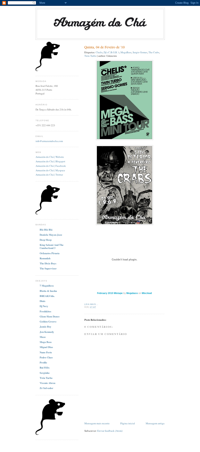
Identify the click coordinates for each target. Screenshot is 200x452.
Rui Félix (45, 367)
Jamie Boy (45, 326)
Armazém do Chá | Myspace (50, 170)
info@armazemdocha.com (49, 141)
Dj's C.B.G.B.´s (111, 52)
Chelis (99, 52)
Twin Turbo (90, 56)
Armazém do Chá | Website (50, 157)
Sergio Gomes (140, 52)
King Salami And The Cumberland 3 (51, 246)
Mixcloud (147, 293)
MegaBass (126, 52)
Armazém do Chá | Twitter (49, 174)
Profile (43, 362)
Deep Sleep (46, 240)
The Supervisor (48, 268)
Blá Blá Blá (46, 229)
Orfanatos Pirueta (50, 253)
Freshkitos (45, 311)
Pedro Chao (46, 357)
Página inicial (127, 423)
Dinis (42, 301)
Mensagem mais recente (97, 423)
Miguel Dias (46, 347)
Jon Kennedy (47, 332)
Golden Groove (48, 321)
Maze (43, 337)
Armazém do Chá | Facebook (51, 166)
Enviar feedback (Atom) (109, 430)
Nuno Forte (46, 352)
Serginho (45, 373)
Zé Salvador (46, 388)
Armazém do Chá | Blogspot (50, 161)
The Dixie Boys (48, 263)
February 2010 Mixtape (110, 293)
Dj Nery (44, 306)
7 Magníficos (47, 285)
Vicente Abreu (47, 383)
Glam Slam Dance (50, 316)
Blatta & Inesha (48, 291)
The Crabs (153, 52)
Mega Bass (46, 342)
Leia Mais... (91, 304)
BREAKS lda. (47, 296)
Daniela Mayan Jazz (51, 234)
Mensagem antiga (155, 423)
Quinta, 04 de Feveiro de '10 (104, 47)
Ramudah (45, 258)
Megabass (132, 293)
